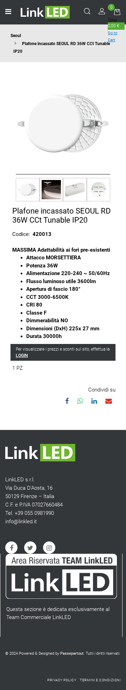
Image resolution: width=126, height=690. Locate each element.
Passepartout (72, 653)
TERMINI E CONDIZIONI (100, 680)
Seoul (15, 35)
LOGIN (22, 355)
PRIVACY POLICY (61, 680)
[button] (63, 123)
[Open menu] (8, 12)
